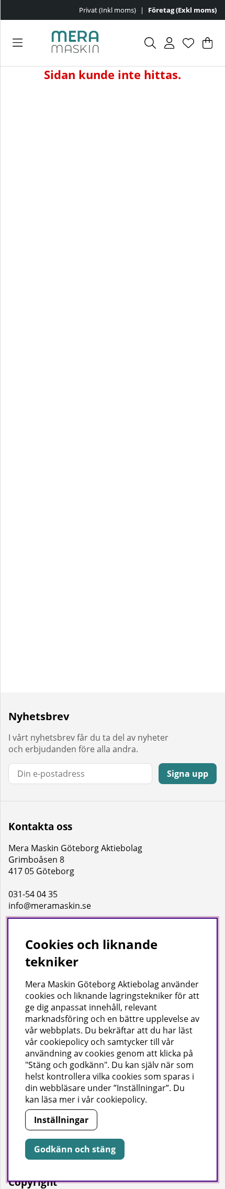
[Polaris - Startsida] (75, 43)
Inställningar (61, 1120)
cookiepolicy (120, 1099)
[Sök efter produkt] (150, 43)
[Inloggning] (169, 43)
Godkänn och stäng (75, 1149)
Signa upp (187, 773)
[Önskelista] (188, 43)
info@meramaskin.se (49, 905)
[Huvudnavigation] (17, 43)
